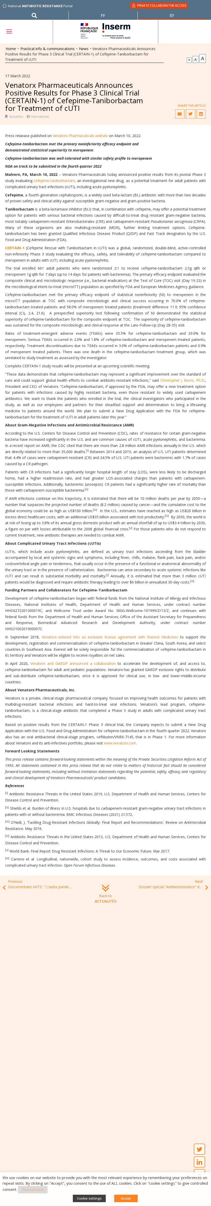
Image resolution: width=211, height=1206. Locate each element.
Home (11, 48)
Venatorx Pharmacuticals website (81, 135)
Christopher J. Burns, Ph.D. (182, 380)
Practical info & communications (47, 48)
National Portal (40, 6)
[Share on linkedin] (201, 114)
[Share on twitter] (190, 114)
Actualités (16, 116)
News (84, 48)
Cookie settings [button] (89, 1198)
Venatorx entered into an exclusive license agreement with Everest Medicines (110, 637)
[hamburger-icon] (9, 31)
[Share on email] (179, 114)
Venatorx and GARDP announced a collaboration (73, 663)
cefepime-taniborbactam (54, 180)
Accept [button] (126, 1198)
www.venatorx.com (120, 743)
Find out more (32, 1189)
